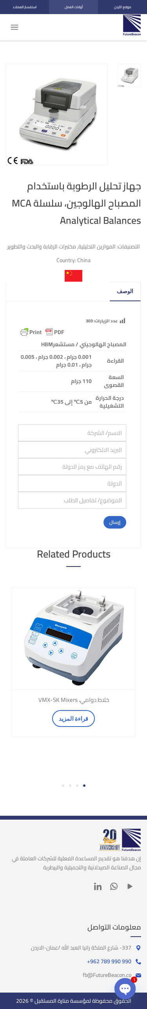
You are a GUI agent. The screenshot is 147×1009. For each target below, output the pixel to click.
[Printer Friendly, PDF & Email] (42, 332)
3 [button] (70, 785)
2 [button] (77, 785)
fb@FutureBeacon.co (107, 975)
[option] (73, 662)
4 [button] (63, 785)
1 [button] (84, 785)
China (84, 260)
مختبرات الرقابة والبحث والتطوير (41, 246)
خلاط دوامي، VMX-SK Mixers (73, 700)
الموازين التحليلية (97, 246)
